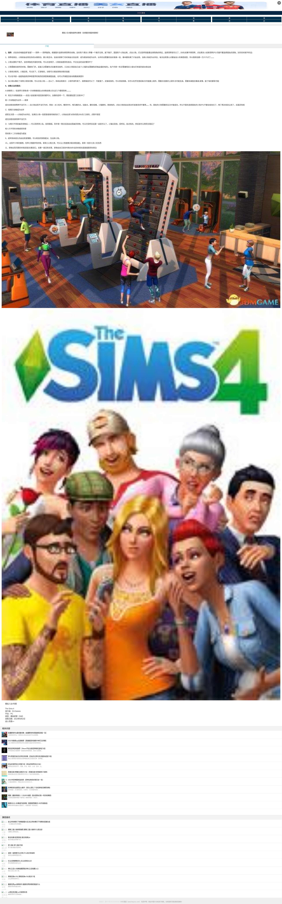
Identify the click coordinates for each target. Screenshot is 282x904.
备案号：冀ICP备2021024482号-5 (110, 902)
